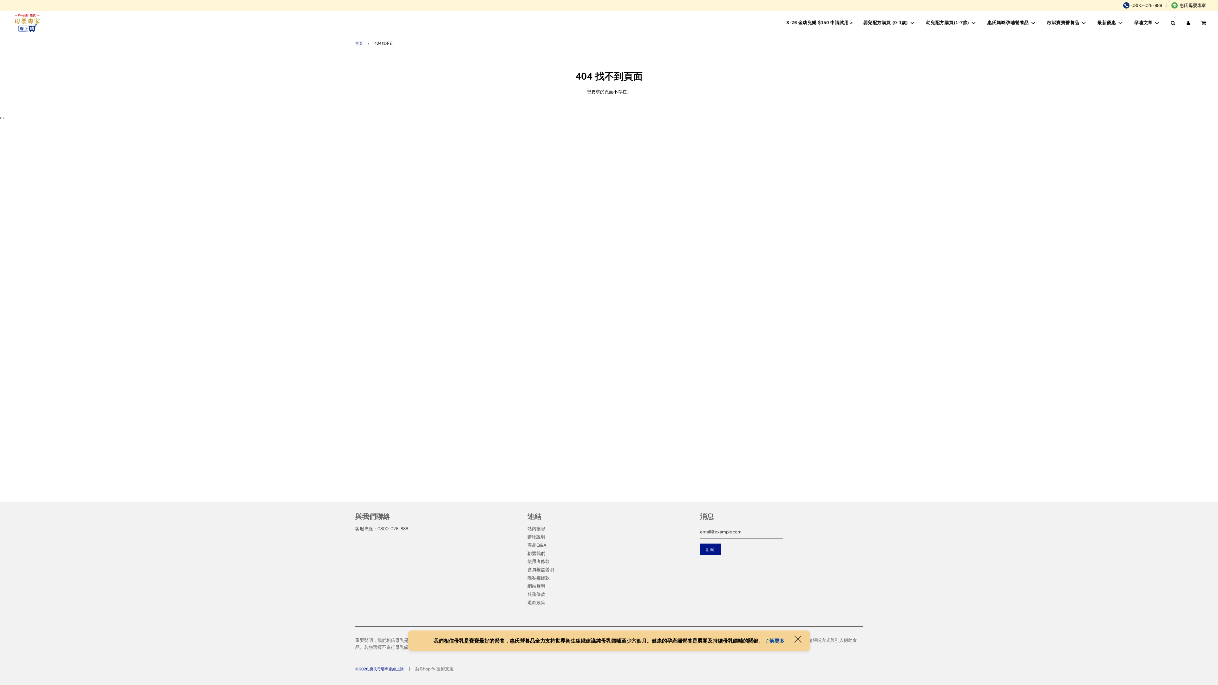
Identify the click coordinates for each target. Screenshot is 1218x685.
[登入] (1188, 23)
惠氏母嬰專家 (1193, 5)
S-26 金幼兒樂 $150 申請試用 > (819, 23)
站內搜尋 (536, 529)
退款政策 (536, 602)
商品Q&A (537, 545)
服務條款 (536, 594)
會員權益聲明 (540, 569)
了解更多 (774, 640)
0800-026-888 (1146, 5)
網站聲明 (536, 586)
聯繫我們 (536, 553)
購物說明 (536, 537)
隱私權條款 (538, 578)
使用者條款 (538, 561)
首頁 (359, 43)
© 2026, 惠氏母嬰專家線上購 (379, 669)
